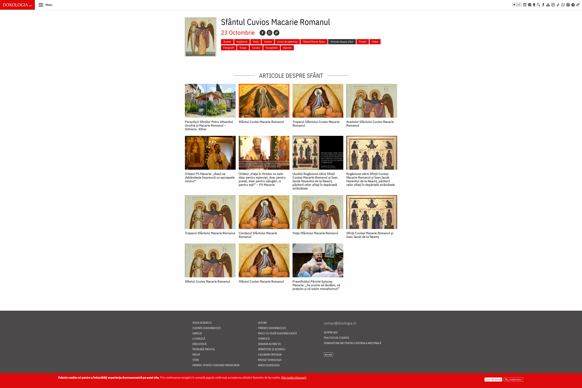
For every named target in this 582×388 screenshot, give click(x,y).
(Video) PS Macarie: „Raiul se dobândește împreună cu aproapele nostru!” (210, 177)
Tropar (243, 47)
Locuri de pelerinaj (287, 41)
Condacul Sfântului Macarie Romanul (258, 235)
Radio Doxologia (269, 365)
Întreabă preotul (203, 349)
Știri (195, 360)
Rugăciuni (242, 41)
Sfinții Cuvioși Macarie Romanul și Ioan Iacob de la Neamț (369, 235)
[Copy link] (276, 33)
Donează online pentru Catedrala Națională (352, 343)
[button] (45, 5)
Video (375, 41)
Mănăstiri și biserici (271, 349)
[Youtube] (548, 4)
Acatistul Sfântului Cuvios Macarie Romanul (370, 123)
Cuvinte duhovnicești (206, 328)
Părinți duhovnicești (272, 328)
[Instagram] (553, 4)
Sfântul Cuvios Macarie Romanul (261, 122)
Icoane (268, 41)
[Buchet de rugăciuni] (534, 4)
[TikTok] (558, 4)
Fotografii (228, 47)
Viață (256, 41)
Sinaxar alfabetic (269, 344)
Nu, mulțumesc (513, 379)
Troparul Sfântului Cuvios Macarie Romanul (316, 123)
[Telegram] (573, 4)
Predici (362, 41)
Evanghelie (272, 47)
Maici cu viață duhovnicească (277, 333)
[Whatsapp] (269, 33)
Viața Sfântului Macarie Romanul (315, 233)
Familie (197, 333)
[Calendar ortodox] (525, 4)
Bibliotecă (199, 344)
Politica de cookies (336, 337)
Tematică (264, 338)
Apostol (287, 47)
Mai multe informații (293, 377)
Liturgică (198, 338)
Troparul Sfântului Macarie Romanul (210, 233)
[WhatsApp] (563, 4)
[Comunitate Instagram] (568, 4)
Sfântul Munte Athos (314, 41)
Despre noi (331, 332)
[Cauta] (538, 4)
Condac (256, 47)
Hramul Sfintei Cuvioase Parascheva (215, 365)
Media (196, 354)
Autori (262, 322)
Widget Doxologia (270, 360)
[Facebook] (543, 4)
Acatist (227, 41)
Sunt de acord (493, 379)
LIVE (518, 4)
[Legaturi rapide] (578, 4)
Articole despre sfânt (342, 41)
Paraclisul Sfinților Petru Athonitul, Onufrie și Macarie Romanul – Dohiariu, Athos (209, 125)
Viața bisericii (202, 322)
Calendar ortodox (270, 354)
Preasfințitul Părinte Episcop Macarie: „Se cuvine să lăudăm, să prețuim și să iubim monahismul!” (316, 285)
